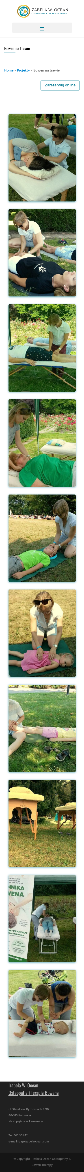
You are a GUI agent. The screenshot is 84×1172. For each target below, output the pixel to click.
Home (8, 71)
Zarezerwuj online (60, 85)
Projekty (23, 71)
